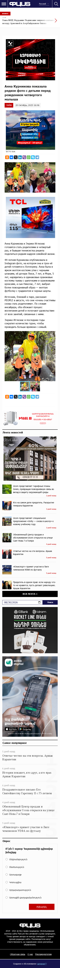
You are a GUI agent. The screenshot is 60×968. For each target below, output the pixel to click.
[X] (16, 157)
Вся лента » (30, 594)
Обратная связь (17, 954)
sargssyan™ (42, 964)
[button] (52, 333)
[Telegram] (37, 157)
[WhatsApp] (28, 157)
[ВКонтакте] (11, 157)
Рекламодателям (43, 954)
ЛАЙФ (9, 105)
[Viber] (24, 157)
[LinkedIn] (20, 157)
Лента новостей (13, 432)
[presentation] (48, 22)
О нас (30, 954)
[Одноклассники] (7, 157)
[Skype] (33, 157)
